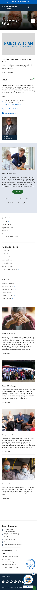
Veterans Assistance (8, 295)
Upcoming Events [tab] (23, 203)
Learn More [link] (6, 353)
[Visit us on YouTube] (11, 581)
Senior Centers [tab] (12, 203)
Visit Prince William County (10, 567)
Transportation (6, 292)
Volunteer (5, 231)
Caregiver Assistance (8, 289)
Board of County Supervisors (10, 562)
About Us (4, 222)
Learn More (17, 191)
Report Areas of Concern (9, 564)
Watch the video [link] (7, 72)
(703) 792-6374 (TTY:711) (12, 108)
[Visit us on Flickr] (15, 581)
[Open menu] (34, 7)
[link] (18, 44)
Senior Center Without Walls (10, 237)
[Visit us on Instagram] (19, 581)
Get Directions (16, 104)
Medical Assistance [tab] (11, 199)
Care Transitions (7, 260)
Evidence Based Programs (9, 269)
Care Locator (5, 234)
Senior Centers (6, 225)
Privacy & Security (6, 576)
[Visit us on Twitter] (7, 581)
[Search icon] (29, 7)
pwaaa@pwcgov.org (11, 113)
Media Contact (6, 559)
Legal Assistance (7, 263)
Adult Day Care (6, 251)
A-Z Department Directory (9, 554)
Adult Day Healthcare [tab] (24, 199)
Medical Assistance (7, 286)
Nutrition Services (7, 266)
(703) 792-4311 (18, 2)
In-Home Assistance (8, 257)
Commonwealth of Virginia (10, 556)
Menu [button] (33, 21)
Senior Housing (6, 298)
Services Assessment (8, 254)
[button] (34, 588)
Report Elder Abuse (7, 228)
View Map (7, 104)
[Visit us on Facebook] (3, 581)
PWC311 (27, 2)
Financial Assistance (8, 283)
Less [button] (30, 80)
